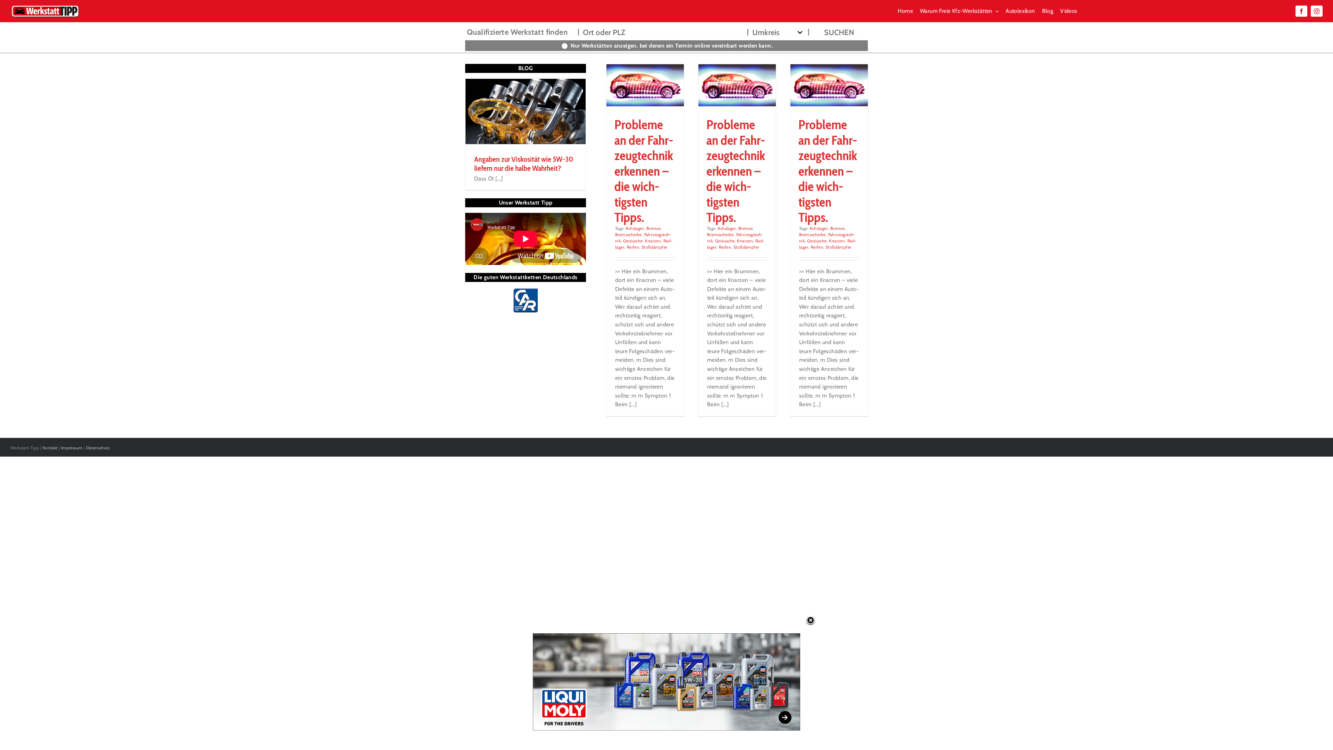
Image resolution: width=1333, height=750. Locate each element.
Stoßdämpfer (654, 247)
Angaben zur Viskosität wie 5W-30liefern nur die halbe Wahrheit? (523, 164)
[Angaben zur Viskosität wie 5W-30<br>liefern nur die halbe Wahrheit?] (526, 111)
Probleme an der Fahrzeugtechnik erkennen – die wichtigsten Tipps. (643, 170)
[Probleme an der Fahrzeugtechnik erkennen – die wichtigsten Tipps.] (645, 85)
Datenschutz (98, 447)
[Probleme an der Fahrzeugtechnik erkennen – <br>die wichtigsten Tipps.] (737, 85)
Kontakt (50, 447)
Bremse (653, 228)
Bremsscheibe (628, 234)
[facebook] (1301, 11)
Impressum (72, 447)
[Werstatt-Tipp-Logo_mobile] (45, 6)
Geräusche (633, 240)
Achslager (635, 228)
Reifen (633, 247)
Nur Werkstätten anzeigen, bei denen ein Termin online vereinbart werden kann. (672, 45)
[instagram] (1317, 11)
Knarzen (653, 240)
